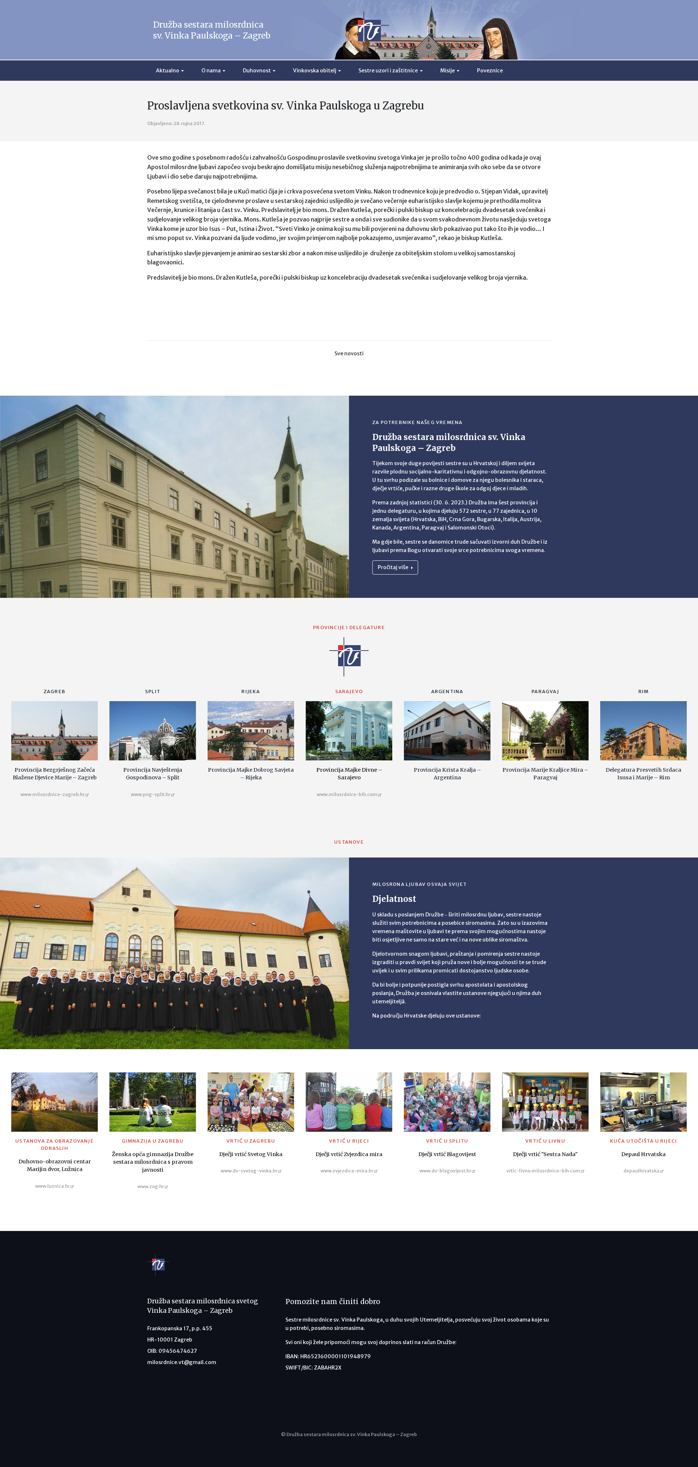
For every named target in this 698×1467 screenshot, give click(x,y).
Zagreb (54, 691)
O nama (211, 70)
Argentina (447, 691)
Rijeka (250, 691)
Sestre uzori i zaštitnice (388, 70)
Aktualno (167, 70)
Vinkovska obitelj (314, 70)
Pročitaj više (393, 567)
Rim (643, 691)
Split (152, 691)
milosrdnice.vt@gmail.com (181, 1362)
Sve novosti (349, 353)
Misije (447, 70)
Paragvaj (545, 691)
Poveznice (490, 70)
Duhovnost (257, 70)
